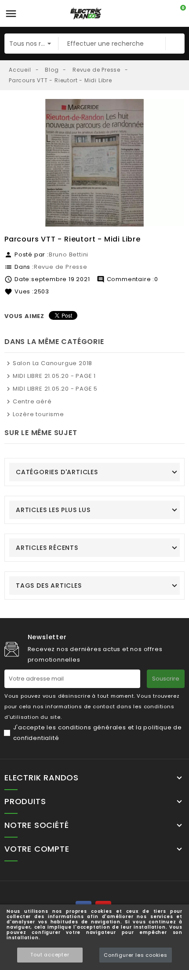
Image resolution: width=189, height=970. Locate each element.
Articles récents (47, 547)
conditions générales (92, 727)
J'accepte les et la (97, 732)
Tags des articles (49, 585)
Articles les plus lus (53, 509)
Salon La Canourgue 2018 (52, 363)
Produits (25, 801)
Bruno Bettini (68, 254)
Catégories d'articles (57, 472)
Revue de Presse (60, 267)
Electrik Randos (41, 777)
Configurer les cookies (135, 955)
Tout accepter (49, 954)
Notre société (36, 825)
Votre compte (36, 849)
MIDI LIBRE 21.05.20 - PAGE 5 (55, 388)
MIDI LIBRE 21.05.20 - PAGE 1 (54, 376)
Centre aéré (32, 401)
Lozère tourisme (38, 414)
